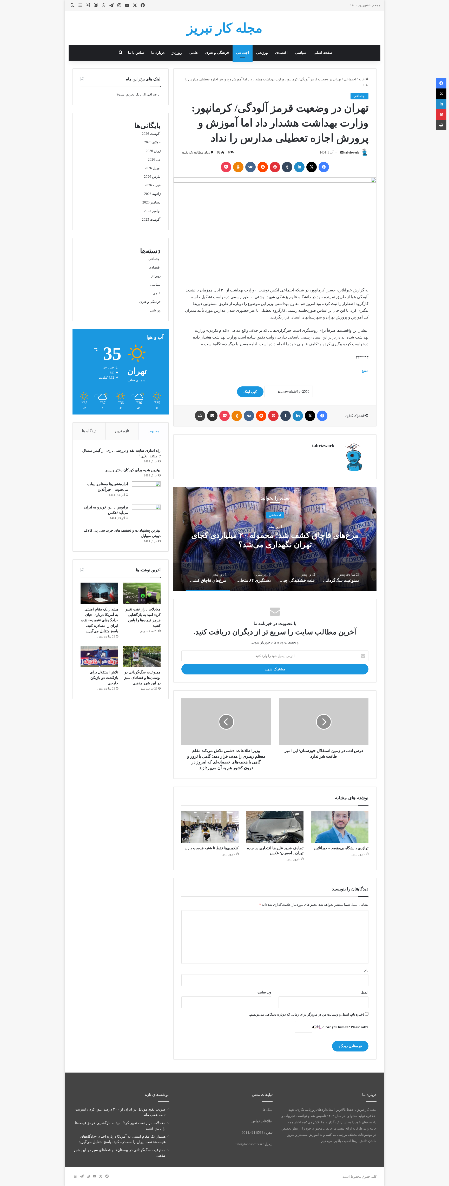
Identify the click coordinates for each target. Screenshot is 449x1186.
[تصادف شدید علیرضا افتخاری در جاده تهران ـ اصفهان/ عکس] (274, 827)
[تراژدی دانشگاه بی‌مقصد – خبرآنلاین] (339, 827)
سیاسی (300, 53)
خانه (362, 79)
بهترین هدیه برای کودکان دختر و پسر (133, 470)
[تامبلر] (287, 167)
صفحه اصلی (323, 53)
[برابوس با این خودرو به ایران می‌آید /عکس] (146, 514)
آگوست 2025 (151, 219)
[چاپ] (200, 416)
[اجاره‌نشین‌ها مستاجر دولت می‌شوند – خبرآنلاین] (146, 491)
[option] (275, 539)
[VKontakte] (250, 167)
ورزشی (262, 53)
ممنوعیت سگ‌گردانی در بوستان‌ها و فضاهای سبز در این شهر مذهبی (142, 677)
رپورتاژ (177, 53)
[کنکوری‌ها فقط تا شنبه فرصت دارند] (210, 827)
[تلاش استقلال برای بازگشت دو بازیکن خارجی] (99, 656)
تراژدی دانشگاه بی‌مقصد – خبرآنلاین (341, 848)
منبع (365, 370)
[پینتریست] (275, 167)
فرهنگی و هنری (217, 53)
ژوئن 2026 (153, 151)
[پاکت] (226, 167)
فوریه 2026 (153, 185)
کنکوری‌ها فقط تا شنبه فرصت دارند (212, 848)
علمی (193, 53)
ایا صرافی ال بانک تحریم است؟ (138, 94)
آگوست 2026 (151, 134)
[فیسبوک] (324, 167)
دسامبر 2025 (151, 202)
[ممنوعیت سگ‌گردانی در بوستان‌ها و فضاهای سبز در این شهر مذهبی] (142, 656)
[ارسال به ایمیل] (342, 152)
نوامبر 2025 (152, 211)
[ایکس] (311, 167)
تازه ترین (122, 431)
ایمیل (364, 992)
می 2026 (154, 159)
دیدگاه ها (89, 431)
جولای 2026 (152, 142)
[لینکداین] (299, 167)
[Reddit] (262, 167)
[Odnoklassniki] (238, 167)
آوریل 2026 (153, 168)
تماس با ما (136, 53)
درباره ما (157, 53)
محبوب (153, 431)
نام (366, 970)
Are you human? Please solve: (346, 1027)
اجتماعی (242, 53)
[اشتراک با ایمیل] (212, 416)
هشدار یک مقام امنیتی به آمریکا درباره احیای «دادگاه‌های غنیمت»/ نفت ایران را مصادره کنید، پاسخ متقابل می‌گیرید (99, 620)
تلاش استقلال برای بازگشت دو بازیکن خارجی (104, 677)
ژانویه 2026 (152, 194)
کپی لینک (250, 392)
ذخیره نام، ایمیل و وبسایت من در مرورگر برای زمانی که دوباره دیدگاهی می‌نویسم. (306, 1014)
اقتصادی (281, 53)
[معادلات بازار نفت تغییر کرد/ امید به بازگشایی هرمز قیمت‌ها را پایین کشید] (142, 593)
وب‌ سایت (264, 992)
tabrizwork (351, 152)
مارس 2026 (152, 176)
